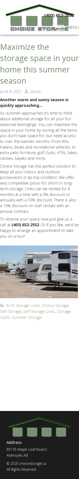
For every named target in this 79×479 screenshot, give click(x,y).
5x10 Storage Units (23, 305)
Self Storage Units (39, 311)
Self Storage (10, 311)
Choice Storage (55, 305)
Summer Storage (27, 317)
